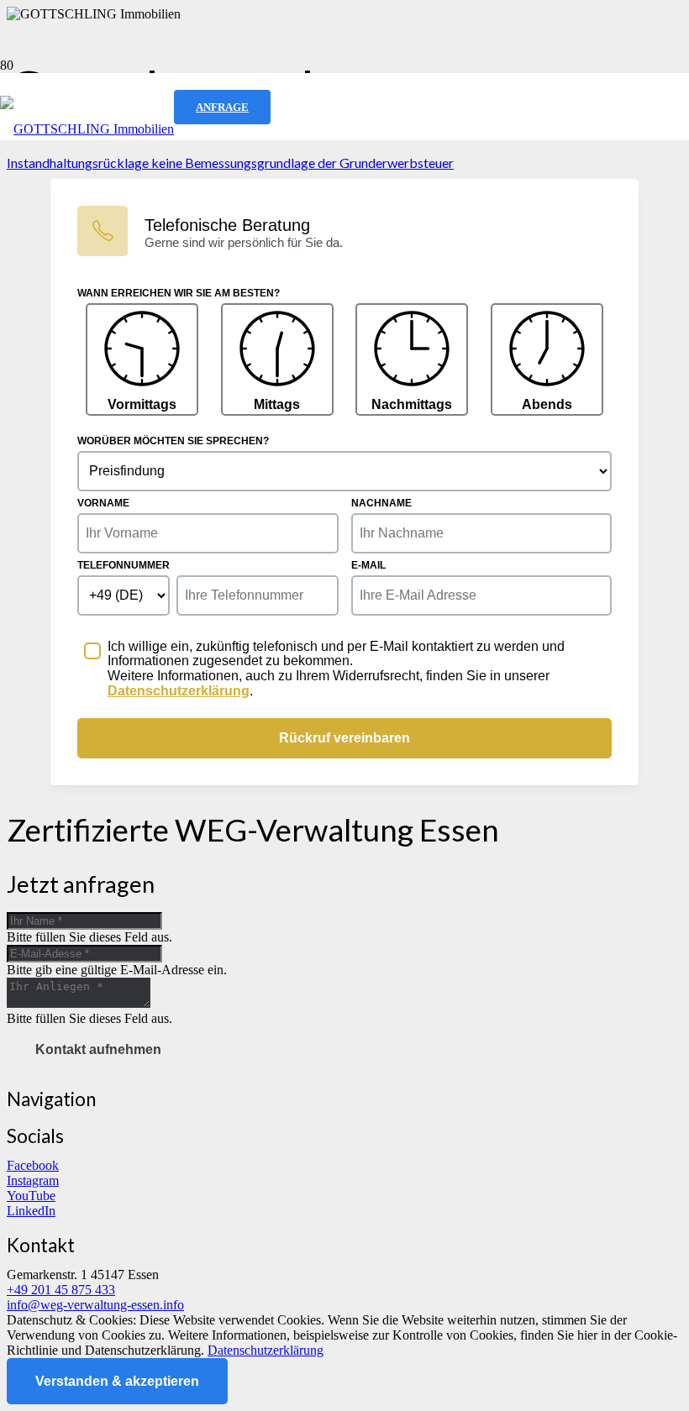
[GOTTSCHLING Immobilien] (87, 129)
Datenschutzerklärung (265, 1350)
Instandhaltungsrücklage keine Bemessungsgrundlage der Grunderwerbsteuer (230, 162)
